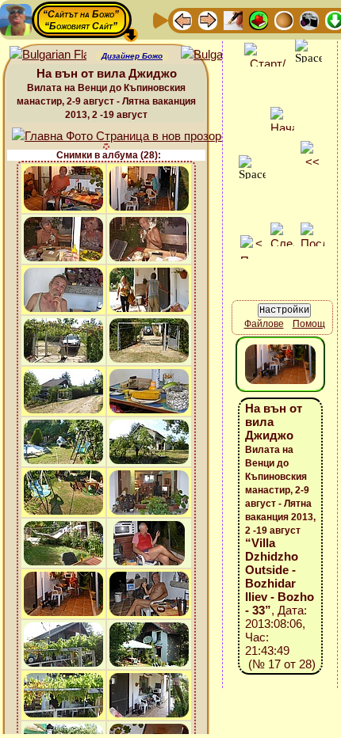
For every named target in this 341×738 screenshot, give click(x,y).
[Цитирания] (258, 19)
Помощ (309, 323)
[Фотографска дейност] (309, 19)
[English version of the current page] (48, 55)
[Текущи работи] (283, 19)
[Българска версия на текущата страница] (219, 55)
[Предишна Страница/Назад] (182, 19)
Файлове (264, 323)
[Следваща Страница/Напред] (207, 19)
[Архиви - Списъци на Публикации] (233, 19)
